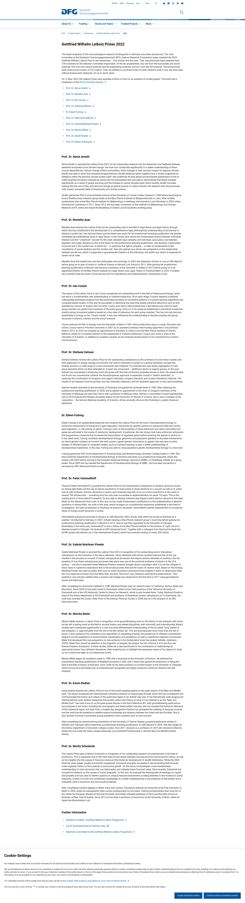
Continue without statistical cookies (222, 895)
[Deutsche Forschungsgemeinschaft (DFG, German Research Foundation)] (85, 12)
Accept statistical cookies (188, 895)
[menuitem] (68, 24)
